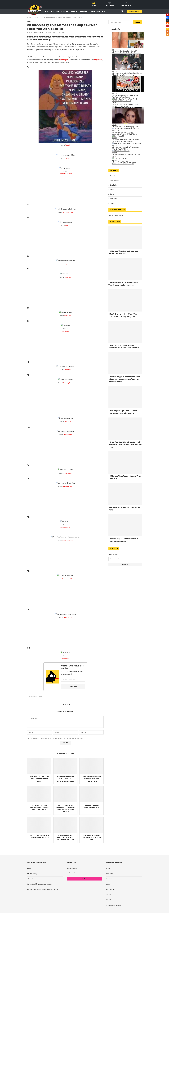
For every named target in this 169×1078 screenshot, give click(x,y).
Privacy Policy (32, 874)
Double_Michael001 (67, 540)
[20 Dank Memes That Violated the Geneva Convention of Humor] (65, 825)
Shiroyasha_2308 (67, 486)
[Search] (122, 11)
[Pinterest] (167, 26)
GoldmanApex (65, 331)
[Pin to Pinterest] (67, 704)
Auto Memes (81, 11)
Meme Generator (135, 11)
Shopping (100, 11)
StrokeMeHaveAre (65, 527)
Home (29, 17)
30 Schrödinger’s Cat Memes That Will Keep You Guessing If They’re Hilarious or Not (124, 379)
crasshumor (67, 315)
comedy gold (63, 60)
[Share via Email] (69, 704)
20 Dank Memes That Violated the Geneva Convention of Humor (65, 838)
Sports (92, 11)
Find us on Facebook (115, 215)
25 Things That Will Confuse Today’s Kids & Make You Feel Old (39, 807)
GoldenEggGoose (67, 383)
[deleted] (67, 145)
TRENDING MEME (126, 5)
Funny (46, 11)
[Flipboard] (167, 15)
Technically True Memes (36, 697)
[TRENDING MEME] (126, 3)
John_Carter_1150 (68, 212)
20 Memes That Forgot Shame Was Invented (91, 806)
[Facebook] (167, 17)
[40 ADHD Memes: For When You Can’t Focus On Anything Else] (91, 766)
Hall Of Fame (110, 5)
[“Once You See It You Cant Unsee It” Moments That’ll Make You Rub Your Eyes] (65, 794)
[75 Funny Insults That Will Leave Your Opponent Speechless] (65, 766)
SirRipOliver (67, 277)
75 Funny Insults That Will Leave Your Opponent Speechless (65, 779)
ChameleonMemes (38, 32)
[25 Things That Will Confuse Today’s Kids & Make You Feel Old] (39, 794)
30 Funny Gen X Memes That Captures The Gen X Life (91, 838)
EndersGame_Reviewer (65, 173)
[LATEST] (93, 3)
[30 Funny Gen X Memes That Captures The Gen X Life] (91, 825)
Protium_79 (68, 421)
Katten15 (67, 225)
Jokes (72, 11)
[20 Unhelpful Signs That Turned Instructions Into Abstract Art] (125, 397)
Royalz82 (67, 158)
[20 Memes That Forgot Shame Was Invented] (91, 794)
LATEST (93, 5)
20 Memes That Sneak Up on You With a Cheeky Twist (39, 779)
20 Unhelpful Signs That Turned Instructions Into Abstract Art (122, 411)
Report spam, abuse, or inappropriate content (42, 889)
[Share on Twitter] (65, 704)
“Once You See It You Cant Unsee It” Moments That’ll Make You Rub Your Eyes (65, 808)
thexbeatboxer (68, 473)
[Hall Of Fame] (110, 3)
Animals (64, 11)
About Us (30, 879)
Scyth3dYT (68, 264)
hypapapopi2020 (67, 617)
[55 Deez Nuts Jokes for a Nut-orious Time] (125, 494)
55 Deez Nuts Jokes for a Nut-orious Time (125, 508)
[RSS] (167, 31)
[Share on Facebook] (63, 704)
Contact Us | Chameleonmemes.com (39, 884)
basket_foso (65, 658)
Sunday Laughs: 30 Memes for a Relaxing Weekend (39, 837)
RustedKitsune (68, 434)
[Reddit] (167, 23)
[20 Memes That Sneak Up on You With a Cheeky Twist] (39, 766)
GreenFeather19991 (67, 579)
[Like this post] (61, 704)
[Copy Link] (167, 29)
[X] (167, 20)
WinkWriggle (67, 369)
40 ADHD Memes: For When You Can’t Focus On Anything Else (91, 779)
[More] (167, 34)
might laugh (98, 60)
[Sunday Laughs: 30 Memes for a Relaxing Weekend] (39, 825)
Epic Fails (55, 11)
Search (137, 22)
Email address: (113, 554)
